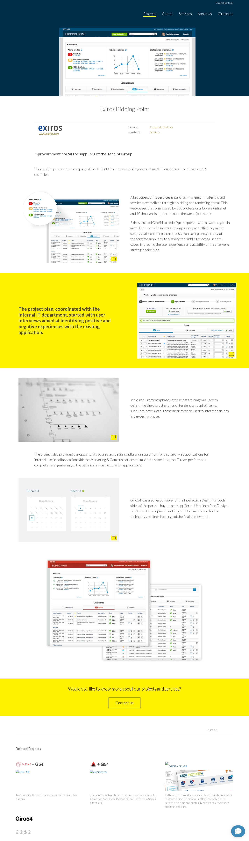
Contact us (124, 702)
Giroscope (225, 13)
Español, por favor (224, 2)
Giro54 (24, 14)
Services (185, 13)
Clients (167, 13)
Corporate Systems (161, 127)
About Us (205, 13)
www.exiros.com (49, 133)
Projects (149, 13)
